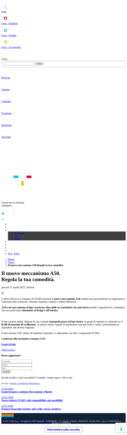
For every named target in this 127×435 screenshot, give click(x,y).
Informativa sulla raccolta (63, 429)
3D (16, 235)
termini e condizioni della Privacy (25, 383)
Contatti (12, 250)
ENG (17, 253)
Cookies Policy (19, 423)
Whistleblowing (45, 423)
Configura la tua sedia (19, 244)
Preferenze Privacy (32, 423)
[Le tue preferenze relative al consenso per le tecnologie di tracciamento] (121, 429)
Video (11, 241)
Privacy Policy (8, 423)
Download (13, 230)
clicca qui (67, 377)
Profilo (11, 224)
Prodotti (12, 227)
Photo (18, 238)
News (11, 247)
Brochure (19, 233)
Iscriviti (6, 372)
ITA (10, 253)
